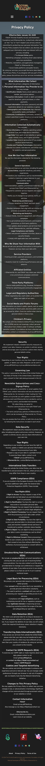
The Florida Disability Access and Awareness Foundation (22, 757)
